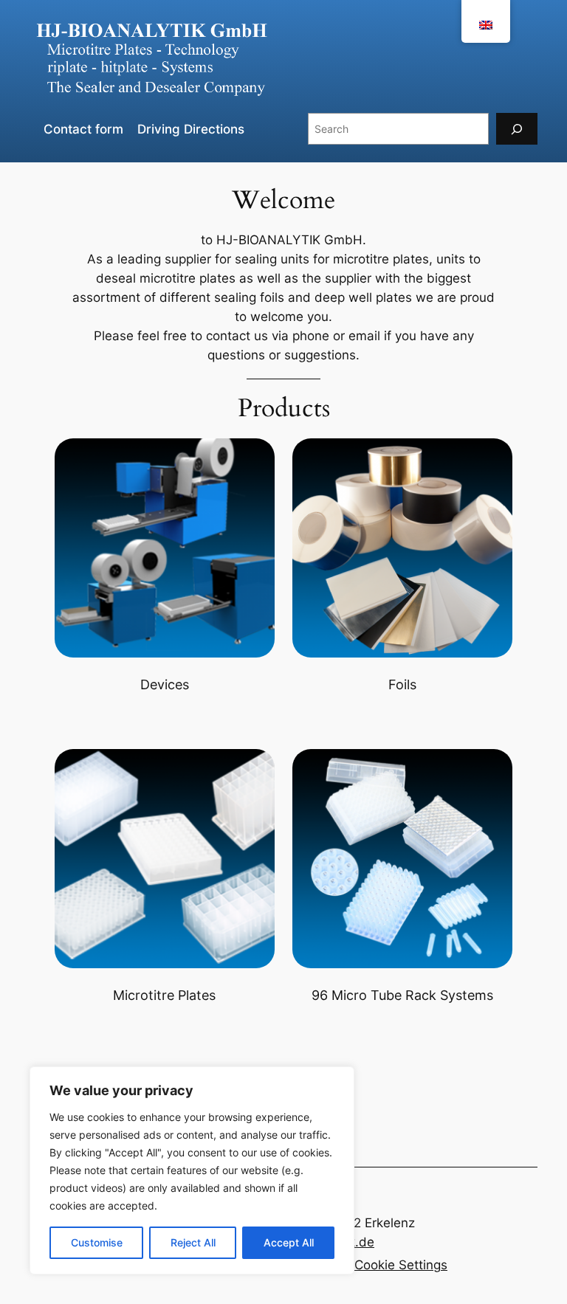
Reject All (193, 1242)
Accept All (289, 1242)
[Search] (516, 129)
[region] (192, 1170)
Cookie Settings (400, 1265)
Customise (97, 1242)
